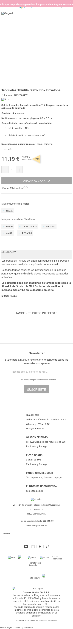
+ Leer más (6, 149)
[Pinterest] (47, 546)
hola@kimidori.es (39, 525)
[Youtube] (25, 546)
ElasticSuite (28, 628)
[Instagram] (32, 546)
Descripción (8, 251)
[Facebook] (40, 546)
